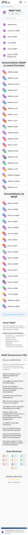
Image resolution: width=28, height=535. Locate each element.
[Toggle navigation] (25, 2)
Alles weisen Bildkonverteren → (14, 314)
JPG (6, 456)
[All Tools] (20, 2)
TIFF (14, 460)
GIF (23, 456)
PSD (14, 464)
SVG (23, 460)
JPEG (14, 468)
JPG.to (3, 6)
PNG (14, 456)
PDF (5, 464)
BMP (5, 460)
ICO (23, 464)
